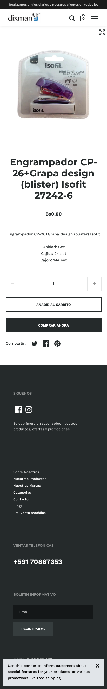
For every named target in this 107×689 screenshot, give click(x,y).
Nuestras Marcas (27, 485)
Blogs (17, 506)
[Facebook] (18, 409)
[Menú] (94, 18)
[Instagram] (28, 409)
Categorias (22, 492)
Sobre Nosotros (26, 472)
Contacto (21, 499)
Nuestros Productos (29, 479)
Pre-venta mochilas (29, 513)
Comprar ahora (53, 325)
